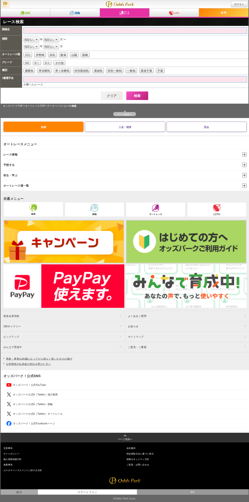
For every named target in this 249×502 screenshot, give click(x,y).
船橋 (85, 54)
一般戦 (131, 70)
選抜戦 (98, 70)
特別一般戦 (115, 70)
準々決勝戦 (62, 70)
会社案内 (131, 447)
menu (5, 4)
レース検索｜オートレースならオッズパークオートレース (120, 4)
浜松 (52, 54)
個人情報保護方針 (12, 459)
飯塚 (63, 54)
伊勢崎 (40, 54)
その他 (59, 62)
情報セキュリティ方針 (138, 459)
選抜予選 (146, 70)
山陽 (74, 54)
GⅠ (37, 62)
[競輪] (75, 12)
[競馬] (25, 12)
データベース (54, 106)
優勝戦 (29, 70)
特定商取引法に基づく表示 (140, 453)
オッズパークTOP (13, 106)
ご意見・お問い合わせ (138, 464)
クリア (112, 96)
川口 (28, 54)
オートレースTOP (35, 106)
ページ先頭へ (124, 114)
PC (193, 492)
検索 (137, 96)
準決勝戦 (44, 70)
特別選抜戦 (82, 70)
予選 (160, 70)
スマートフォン (87, 492)
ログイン (239, 4)
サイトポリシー (11, 453)
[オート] (124, 12)
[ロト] (174, 12)
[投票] (224, 12)
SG (27, 62)
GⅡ (47, 62)
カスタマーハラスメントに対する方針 (22, 470)
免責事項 (8, 464)
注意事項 (8, 447)
